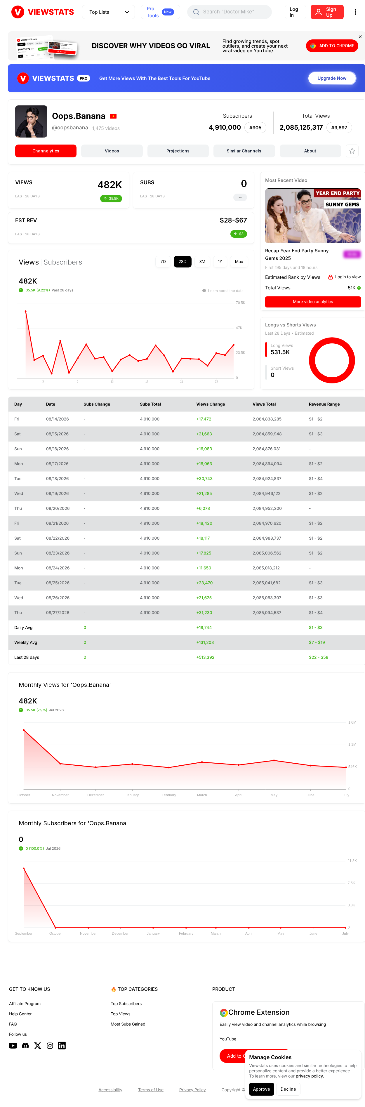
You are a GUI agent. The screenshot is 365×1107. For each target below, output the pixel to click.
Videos (112, 150)
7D (163, 261)
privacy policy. (310, 1076)
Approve (261, 1089)
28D (183, 261)
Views (29, 262)
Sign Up (331, 12)
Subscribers (63, 262)
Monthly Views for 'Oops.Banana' (65, 684)
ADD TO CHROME (336, 45)
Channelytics (45, 150)
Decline (288, 1089)
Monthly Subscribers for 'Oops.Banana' (73, 823)
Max (239, 261)
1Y (220, 261)
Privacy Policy (192, 1089)
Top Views (120, 1014)
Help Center (20, 1014)
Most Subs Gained (128, 1024)
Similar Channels (244, 150)
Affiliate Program (25, 1003)
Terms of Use (151, 1089)
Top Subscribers (126, 1003)
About (310, 150)
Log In (294, 12)
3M (202, 261)
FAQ (13, 1024)
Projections (178, 150)
